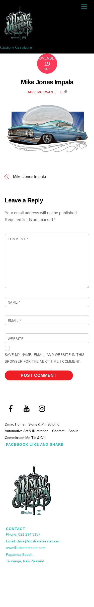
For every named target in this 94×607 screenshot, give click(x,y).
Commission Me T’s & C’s (25, 438)
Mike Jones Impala (47, 82)
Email (14, 321)
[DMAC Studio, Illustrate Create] (19, 39)
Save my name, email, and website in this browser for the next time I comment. (44, 358)
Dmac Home (15, 424)
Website (16, 339)
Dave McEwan (40, 92)
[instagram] (43, 409)
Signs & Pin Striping (43, 424)
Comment (18, 239)
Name (14, 302)
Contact (58, 431)
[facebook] (12, 409)
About (73, 431)
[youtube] (27, 409)
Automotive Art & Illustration (26, 431)
